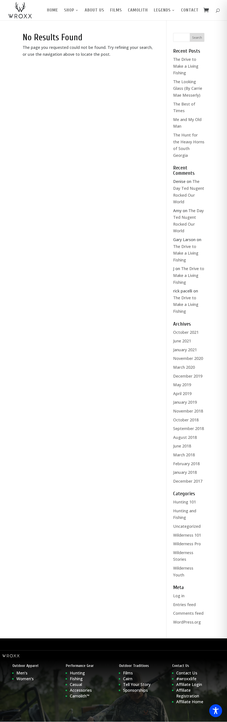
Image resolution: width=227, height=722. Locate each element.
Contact (190, 11)
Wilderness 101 (187, 535)
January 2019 (185, 402)
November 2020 (188, 358)
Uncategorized (187, 526)
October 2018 (186, 419)
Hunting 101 (184, 502)
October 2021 (186, 332)
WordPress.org (187, 622)
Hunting (77, 673)
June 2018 (182, 446)
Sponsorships (135, 690)
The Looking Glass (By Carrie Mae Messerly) (187, 88)
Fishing (76, 678)
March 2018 (184, 454)
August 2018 (185, 437)
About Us (94, 11)
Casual (76, 684)
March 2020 (184, 367)
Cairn (127, 678)
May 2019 (182, 384)
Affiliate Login (189, 684)
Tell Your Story (137, 684)
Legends (162, 11)
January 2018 (185, 472)
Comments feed (188, 613)
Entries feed (184, 604)
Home (52, 11)
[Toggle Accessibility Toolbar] (216, 711)
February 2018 (186, 463)
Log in (178, 595)
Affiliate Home (189, 701)
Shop (69, 11)
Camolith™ (80, 696)
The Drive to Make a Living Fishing (185, 66)
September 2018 (188, 428)
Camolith (138, 11)
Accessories (81, 690)
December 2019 (187, 376)
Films (116, 11)
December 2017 (187, 481)
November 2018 (188, 411)
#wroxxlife (186, 678)
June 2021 (182, 341)
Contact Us (186, 673)
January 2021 (185, 349)
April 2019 (182, 393)
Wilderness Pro (187, 543)
